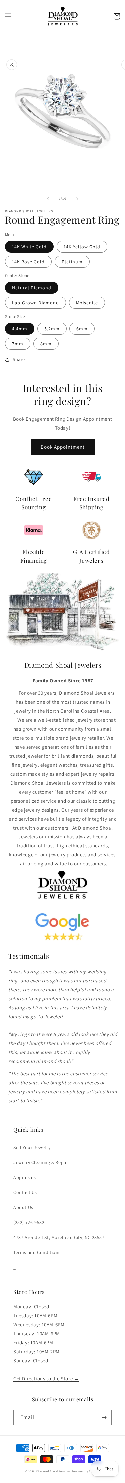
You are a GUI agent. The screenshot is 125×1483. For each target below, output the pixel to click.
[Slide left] (48, 198)
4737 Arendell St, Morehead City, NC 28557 (59, 1237)
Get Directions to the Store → (46, 1378)
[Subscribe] (104, 1417)
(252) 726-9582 (28, 1222)
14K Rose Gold (28, 262)
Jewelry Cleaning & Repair (41, 1162)
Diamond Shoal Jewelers (53, 1471)
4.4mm (19, 329)
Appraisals (24, 1177)
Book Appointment (63, 447)
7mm (17, 344)
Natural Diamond (31, 288)
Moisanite (87, 303)
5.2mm (52, 329)
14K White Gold (29, 247)
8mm (46, 344)
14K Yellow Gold (82, 247)
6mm (82, 329)
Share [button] (19, 359)
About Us (23, 1207)
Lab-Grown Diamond (35, 303)
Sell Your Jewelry (31, 1147)
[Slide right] (77, 198)
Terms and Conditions (37, 1252)
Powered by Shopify (86, 1471)
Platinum (72, 262)
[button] (8, 16)
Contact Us (25, 1192)
